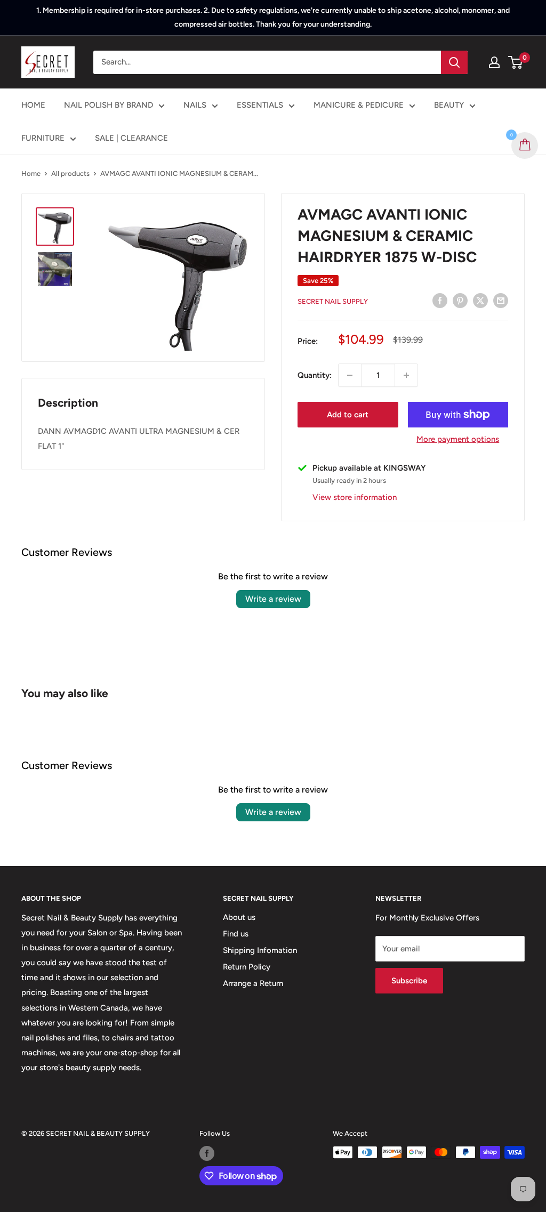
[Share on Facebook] (439, 300)
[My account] (494, 62)
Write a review (273, 599)
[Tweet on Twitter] (480, 300)
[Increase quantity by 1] (406, 375)
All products (70, 173)
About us (239, 917)
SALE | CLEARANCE (131, 138)
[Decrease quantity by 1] (350, 375)
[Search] (454, 62)
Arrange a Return (253, 983)
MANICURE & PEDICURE (359, 105)
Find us (235, 934)
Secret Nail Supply (333, 301)
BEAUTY (449, 105)
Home (31, 173)
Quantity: (315, 375)
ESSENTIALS (260, 105)
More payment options (457, 439)
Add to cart (347, 414)
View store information (354, 497)
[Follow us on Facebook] (206, 1153)
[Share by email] (500, 300)
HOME (33, 105)
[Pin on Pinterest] (460, 300)
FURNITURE (43, 138)
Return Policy (246, 967)
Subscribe (409, 980)
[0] (516, 62)
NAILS (194, 105)
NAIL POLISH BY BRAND (108, 105)
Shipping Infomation (260, 950)
